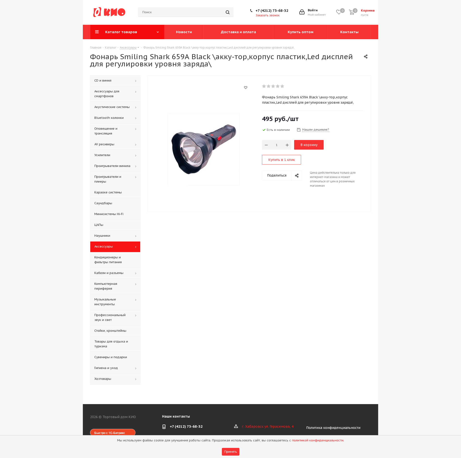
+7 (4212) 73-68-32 (271, 10)
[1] (264, 86)
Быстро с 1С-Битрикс (109, 433)
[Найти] (227, 12)
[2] (269, 86)
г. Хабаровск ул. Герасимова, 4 (267, 426)
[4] (278, 86)
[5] (282, 86)
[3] (273, 86)
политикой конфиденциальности (317, 440)
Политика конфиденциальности (333, 428)
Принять (230, 452)
